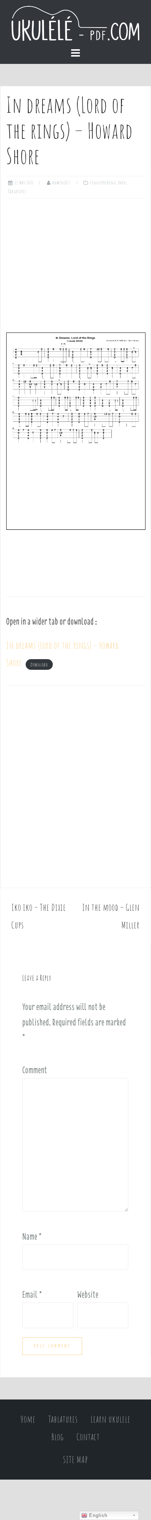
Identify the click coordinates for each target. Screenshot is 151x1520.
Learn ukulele (110, 1419)
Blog (57, 1436)
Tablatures (17, 191)
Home (28, 1419)
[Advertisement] (75, 262)
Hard (122, 183)
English (97, 1515)
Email (32, 1294)
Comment (34, 1070)
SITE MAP (75, 1459)
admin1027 (61, 183)
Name (32, 1236)
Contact (88, 1436)
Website (88, 1294)
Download (39, 664)
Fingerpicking (103, 183)
